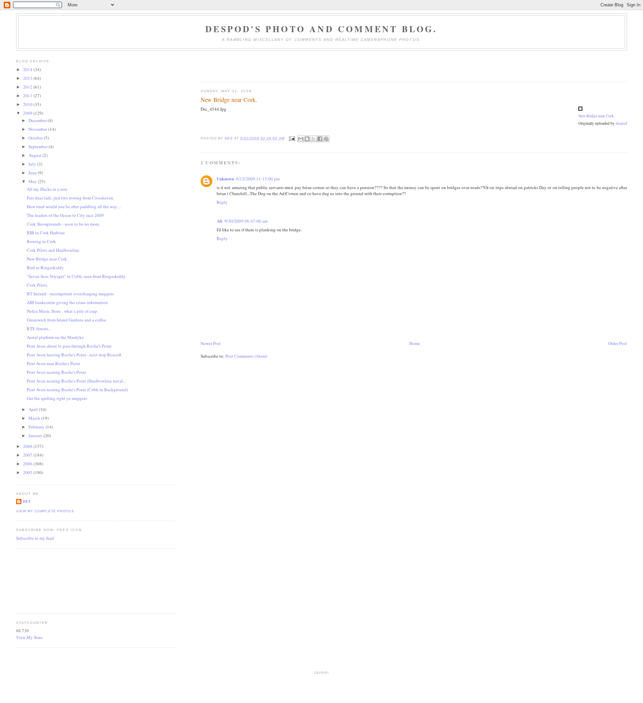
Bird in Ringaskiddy (45, 268)
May (33, 181)
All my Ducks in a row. (47, 189)
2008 (28, 446)
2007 (28, 455)
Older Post (617, 343)
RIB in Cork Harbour (46, 233)
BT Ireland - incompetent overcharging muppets (70, 294)
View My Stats (29, 637)
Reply (222, 202)
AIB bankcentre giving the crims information (67, 302)
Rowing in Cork (41, 241)
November (38, 129)
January (36, 435)
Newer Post (211, 343)
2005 (28, 472)
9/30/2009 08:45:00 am (246, 221)
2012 (28, 87)
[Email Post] (292, 138)
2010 (28, 104)
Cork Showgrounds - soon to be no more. (63, 224)
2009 (28, 113)
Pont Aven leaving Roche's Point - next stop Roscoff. (74, 355)
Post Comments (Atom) (246, 356)
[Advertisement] (46, 580)
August (35, 155)
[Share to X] (313, 138)
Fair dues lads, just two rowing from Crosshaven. (70, 198)
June (33, 173)
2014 (28, 69)
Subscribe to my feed (35, 538)
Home (414, 343)
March (34, 418)
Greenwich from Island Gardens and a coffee (66, 320)
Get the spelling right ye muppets (57, 398)
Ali (219, 221)
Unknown (225, 178)
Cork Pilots (37, 285)
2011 (28, 96)
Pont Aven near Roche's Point (53, 363)
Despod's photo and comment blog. (321, 28)
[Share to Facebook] (319, 138)
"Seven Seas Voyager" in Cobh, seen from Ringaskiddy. (76, 276)
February (37, 427)
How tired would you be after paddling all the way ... (74, 206)
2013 (28, 78)
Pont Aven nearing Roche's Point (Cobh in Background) (77, 390)
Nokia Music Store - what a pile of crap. (62, 311)
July (32, 164)
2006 (28, 464)
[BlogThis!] (307, 138)
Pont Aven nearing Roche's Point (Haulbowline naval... (76, 381)
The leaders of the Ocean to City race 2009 (65, 215)
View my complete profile (45, 511)
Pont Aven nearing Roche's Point (56, 372)
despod (621, 123)
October (36, 138)
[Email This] (300, 138)
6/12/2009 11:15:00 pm (258, 179)
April (33, 409)
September (38, 146)
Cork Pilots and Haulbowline (53, 250)
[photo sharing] (580, 109)
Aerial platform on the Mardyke (55, 337)
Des (27, 501)
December (38, 120)
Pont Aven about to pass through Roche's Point (69, 346)
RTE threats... (39, 329)
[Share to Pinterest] (326, 138)
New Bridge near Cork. (596, 115)
